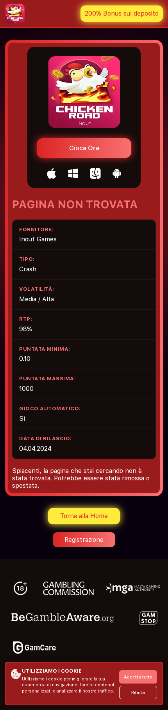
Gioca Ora (84, 148)
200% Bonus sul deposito (122, 13)
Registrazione (84, 539)
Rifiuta (138, 692)
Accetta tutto (138, 677)
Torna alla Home (84, 516)
